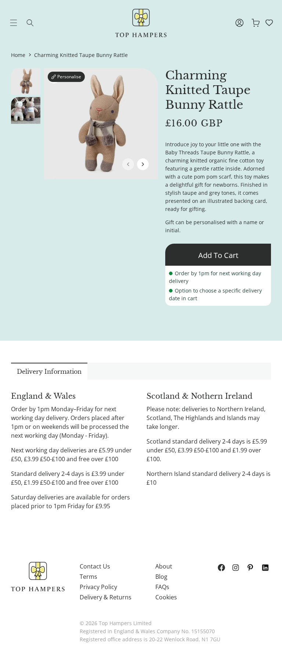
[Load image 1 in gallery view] (25, 81)
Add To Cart (218, 255)
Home (18, 54)
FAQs (162, 587)
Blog (161, 577)
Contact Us (95, 566)
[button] (19, 23)
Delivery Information (49, 371)
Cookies (166, 597)
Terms (88, 577)
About (163, 566)
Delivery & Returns (105, 597)
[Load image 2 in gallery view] (25, 110)
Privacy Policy (98, 587)
